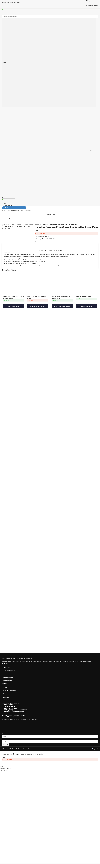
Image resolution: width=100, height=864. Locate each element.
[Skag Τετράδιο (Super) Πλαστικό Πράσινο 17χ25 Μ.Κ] (62, 284)
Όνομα (3, 733)
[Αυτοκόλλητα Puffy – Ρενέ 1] (86, 284)
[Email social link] (49, 4)
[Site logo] (11, 11)
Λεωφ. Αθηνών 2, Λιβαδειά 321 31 (10, 703)
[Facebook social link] (45, 4)
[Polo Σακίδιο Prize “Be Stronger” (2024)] (38, 284)
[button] (13, 306)
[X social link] (47, 4)
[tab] (40, 250)
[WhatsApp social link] (53, 4)
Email (3, 739)
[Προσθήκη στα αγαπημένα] (3, 764)
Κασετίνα (38, 224)
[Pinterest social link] (51, 4)
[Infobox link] (50, 705)
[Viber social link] (54, 4)
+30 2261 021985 (51, 214)
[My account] (2, 220)
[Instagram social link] (5, 714)
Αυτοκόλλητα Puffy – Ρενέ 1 (83, 296)
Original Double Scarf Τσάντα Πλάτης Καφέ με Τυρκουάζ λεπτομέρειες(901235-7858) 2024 (13, 298)
